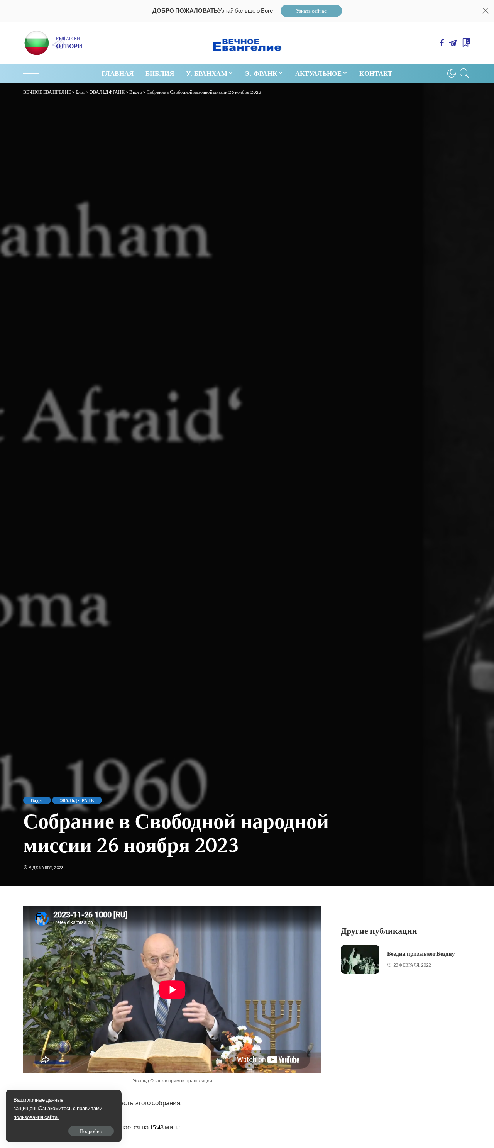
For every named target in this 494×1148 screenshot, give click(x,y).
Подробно (91, 1131)
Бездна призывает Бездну (421, 953)
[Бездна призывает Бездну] (360, 959)
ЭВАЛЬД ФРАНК (77, 800)
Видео (37, 800)
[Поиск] (464, 73)
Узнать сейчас (311, 11)
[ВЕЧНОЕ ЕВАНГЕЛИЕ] (247, 43)
